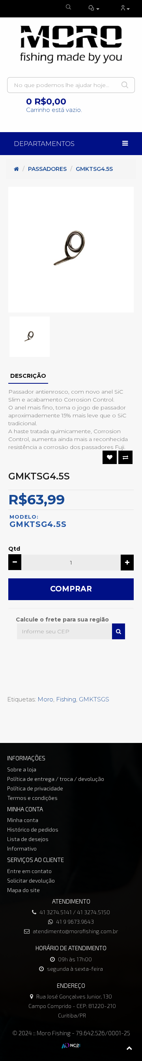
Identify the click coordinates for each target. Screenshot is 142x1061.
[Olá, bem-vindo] (125, 8)
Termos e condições (32, 797)
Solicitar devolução (31, 880)
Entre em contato (29, 871)
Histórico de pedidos (32, 829)
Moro (45, 699)
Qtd (14, 548)
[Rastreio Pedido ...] (69, 7)
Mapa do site (23, 890)
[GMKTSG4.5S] (71, 250)
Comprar (71, 588)
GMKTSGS (94, 699)
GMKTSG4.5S (94, 168)
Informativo (22, 848)
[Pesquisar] (118, 631)
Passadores (47, 168)
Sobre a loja (21, 769)
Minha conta (22, 820)
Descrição (28, 375)
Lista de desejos (28, 839)
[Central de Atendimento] (94, 8)
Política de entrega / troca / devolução (55, 778)
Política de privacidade (35, 788)
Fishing (66, 699)
